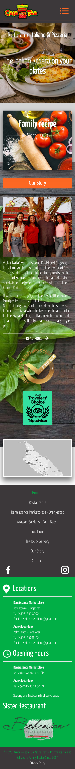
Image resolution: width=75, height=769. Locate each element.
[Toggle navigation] (64, 11)
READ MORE (34, 339)
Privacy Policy (37, 763)
